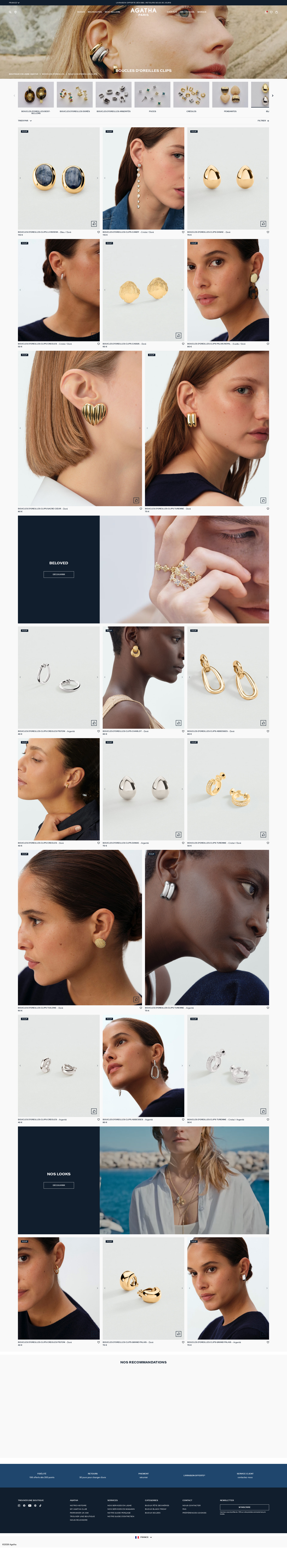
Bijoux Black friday (156, 1509)
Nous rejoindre (79, 1520)
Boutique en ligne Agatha (24, 74)
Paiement (143, 1476)
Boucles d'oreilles (53, 74)
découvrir (59, 575)
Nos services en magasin (121, 1509)
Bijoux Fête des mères (157, 1505)
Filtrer (262, 121)
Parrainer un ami (79, 1513)
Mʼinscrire (245, 1507)
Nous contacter (192, 1505)
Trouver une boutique (82, 1516)
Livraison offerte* (194, 1476)
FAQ (184, 1509)
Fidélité (41, 1476)
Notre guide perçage (119, 1513)
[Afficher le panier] (276, 12)
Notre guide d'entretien (120, 1516)
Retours (92, 1476)
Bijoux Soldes (152, 1513)
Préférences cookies (194, 1513)
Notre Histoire (78, 1505)
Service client (245, 1476)
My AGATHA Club (78, 1509)
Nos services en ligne (119, 1505)
